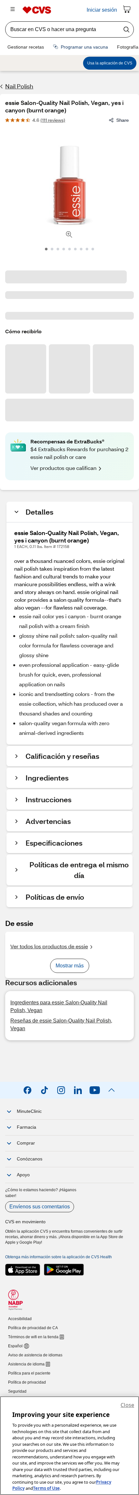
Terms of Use (46, 1488)
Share (122, 120)
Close (127, 1405)
